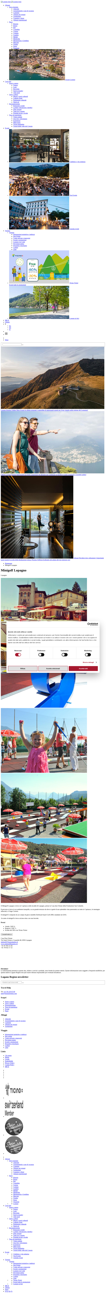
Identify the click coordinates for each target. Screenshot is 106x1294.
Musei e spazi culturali (20, 96)
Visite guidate (17, 117)
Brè (14, 27)
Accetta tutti (83, 668)
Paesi (11, 22)
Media (7, 1057)
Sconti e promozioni (19, 240)
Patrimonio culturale (19, 100)
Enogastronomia (14, 104)
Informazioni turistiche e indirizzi (24, 234)
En (10, 326)
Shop (6, 340)
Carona (15, 31)
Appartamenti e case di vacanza (23, 11)
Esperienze (16, 121)
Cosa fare (8, 81)
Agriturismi (17, 16)
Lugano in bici (18, 1284)
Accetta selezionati (53, 668)
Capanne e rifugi (18, 18)
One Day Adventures (20, 119)
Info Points (16, 236)
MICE (7, 320)
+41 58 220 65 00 (9, 992)
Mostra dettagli (88, 662)
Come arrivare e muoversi (21, 238)
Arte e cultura (13, 94)
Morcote (16, 42)
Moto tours (16, 122)
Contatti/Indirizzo (7, 934)
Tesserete (16, 48)
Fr (10, 329)
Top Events (17, 1256)
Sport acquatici (18, 91)
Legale (7, 1059)
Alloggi (7, 5)
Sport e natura (13, 83)
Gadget (15, 247)
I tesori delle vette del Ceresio (23, 126)
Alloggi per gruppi (19, 14)
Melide (15, 37)
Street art (16, 102)
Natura (15, 85)
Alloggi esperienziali (20, 20)
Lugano (15, 1204)
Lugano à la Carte (19, 242)
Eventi (7, 128)
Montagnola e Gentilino (21, 41)
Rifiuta (22, 668)
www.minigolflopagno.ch (9, 944)
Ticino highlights (18, 124)
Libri (14, 249)
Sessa (15, 46)
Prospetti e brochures (20, 246)
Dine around (17, 109)
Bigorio (15, 24)
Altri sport (16, 93)
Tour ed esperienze (15, 115)
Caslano (16, 33)
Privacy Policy (9, 1063)
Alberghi (16, 9)
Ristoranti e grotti (19, 106)
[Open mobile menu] (6, 334)
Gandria (16, 35)
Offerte (7, 322)
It (5, 1291)
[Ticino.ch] (14, 1098)
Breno (15, 26)
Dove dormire (13, 7)
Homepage (8, 563)
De (10, 328)
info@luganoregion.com (9, 993)
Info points (8, 1036)
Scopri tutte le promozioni (21, 1282)
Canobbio (16, 29)
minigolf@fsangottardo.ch (9, 942)
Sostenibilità (9, 1061)
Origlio (15, 44)
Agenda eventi (18, 1258)
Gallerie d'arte (17, 98)
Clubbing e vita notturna (21, 1254)
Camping (16, 13)
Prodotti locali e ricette (20, 113)
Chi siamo (8, 1055)
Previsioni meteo (18, 244)
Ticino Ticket (17, 1280)
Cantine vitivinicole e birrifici (22, 107)
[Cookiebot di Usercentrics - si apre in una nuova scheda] (89, 624)
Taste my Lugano (19, 111)
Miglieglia (16, 39)
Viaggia (7, 231)
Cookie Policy (9, 1065)
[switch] (41, 654)
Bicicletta (16, 89)
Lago (15, 87)
